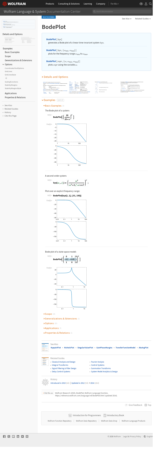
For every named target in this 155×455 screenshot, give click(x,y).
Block (57, 89)
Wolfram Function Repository (60, 421)
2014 (95, 383)
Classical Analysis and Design (63, 362)
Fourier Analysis (97, 362)
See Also (126, 18)
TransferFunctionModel (51, 83)
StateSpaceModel (57, 83)
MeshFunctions (71, 83)
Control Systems (97, 365)
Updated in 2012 (79, 383)
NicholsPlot (69, 347)
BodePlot (4, 21)
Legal (125, 436)
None (49, 92)
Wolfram (117, 436)
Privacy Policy (135, 436)
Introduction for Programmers (86, 415)
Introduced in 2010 (60, 383)
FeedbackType (45, 93)
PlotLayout (80, 93)
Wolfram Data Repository (86, 421)
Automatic (76, 84)
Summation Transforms (101, 368)
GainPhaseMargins (104, 347)
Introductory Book (115, 415)
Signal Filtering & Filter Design (64, 368)
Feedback (135, 405)
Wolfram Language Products (133, 421)
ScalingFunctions (71, 87)
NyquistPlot (56, 347)
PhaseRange (70, 84)
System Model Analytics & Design (104, 371)
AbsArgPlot (143, 347)
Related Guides (142, 18)
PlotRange (70, 85)
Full (75, 85)
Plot (52, 90)
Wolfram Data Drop (109, 421)
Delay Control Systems (61, 371)
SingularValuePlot (85, 347)
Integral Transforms (60, 365)
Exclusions (45, 92)
